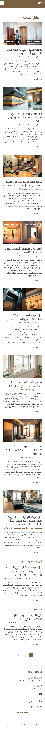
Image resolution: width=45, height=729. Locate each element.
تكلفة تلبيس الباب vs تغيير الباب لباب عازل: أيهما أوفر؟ (24, 51)
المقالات (39, 56)
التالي (18, 654)
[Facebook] (40, 694)
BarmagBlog (20, 725)
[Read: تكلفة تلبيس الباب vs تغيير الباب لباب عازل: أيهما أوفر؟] (22, 33)
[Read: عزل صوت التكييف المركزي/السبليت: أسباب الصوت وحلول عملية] (22, 97)
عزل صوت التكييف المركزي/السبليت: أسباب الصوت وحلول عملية (25, 117)
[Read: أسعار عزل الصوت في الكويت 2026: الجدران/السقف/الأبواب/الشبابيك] (22, 430)
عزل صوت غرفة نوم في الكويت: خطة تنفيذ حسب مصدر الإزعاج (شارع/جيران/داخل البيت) (24, 571)
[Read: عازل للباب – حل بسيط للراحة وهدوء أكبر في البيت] (38, 609)
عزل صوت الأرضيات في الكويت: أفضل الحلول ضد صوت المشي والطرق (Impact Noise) (24, 520)
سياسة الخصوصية (22, 712)
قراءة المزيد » (37, 79)
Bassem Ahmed (35, 725)
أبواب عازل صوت (37, 622)
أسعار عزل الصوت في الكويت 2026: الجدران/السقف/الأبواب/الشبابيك (24, 450)
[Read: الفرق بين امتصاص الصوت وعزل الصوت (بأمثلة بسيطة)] (22, 232)
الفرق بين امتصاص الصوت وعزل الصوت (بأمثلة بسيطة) (23, 250)
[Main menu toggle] (2, 3)
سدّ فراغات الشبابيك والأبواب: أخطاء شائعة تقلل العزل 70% (25, 384)
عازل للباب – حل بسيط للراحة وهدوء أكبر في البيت (26, 617)
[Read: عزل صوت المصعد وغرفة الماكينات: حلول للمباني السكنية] (22, 299)
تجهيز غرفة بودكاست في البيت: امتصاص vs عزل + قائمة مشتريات (22, 183)
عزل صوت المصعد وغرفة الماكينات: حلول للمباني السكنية (23, 317)
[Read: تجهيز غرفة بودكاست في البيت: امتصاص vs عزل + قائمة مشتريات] (22, 165)
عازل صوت (32, 56)
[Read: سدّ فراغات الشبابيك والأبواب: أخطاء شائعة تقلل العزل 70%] (22, 366)
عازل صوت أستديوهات (21, 528)
